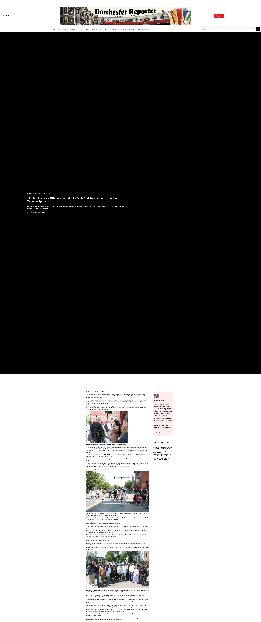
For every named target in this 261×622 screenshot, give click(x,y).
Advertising (103, 29)
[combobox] (228, 29)
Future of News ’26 (143, 29)
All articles (158, 432)
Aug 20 (154, 444)
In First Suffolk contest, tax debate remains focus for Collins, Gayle (161, 459)
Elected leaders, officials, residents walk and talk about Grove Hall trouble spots (162, 448)
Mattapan (72, 29)
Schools (80, 29)
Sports (87, 29)
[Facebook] (3, 16)
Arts (58, 29)
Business (65, 29)
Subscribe (94, 29)
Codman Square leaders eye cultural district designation (161, 451)
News (53, 29)
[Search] (258, 29)
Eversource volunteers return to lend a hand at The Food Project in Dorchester (162, 455)
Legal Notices (113, 29)
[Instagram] (6, 16)
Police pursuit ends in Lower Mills (161, 442)
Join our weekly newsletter (128, 29)
